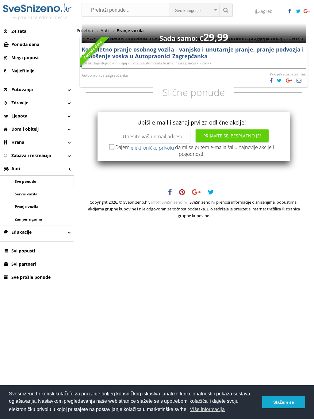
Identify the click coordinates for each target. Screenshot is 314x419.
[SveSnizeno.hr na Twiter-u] (299, 11)
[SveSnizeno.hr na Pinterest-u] (185, 193)
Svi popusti (23, 251)
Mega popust (25, 57)
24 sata (18, 31)
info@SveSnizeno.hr (169, 202)
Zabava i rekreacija (31, 155)
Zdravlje (19, 103)
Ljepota (19, 116)
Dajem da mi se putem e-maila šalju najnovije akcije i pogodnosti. (194, 150)
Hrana (17, 142)
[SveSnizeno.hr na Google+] (307, 11)
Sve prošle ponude (31, 277)
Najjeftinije (22, 71)
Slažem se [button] (283, 402)
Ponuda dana (25, 44)
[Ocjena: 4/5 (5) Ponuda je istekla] (194, 38)
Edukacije (21, 232)
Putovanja (22, 89)
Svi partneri (23, 264)
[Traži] (225, 9)
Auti (15, 168)
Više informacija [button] (207, 409)
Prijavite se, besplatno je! (232, 136)
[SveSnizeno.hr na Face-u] (292, 11)
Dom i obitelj (25, 129)
